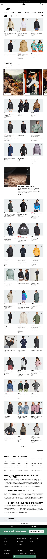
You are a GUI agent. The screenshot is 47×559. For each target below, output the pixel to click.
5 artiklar (26, 93)
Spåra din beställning (34, 538)
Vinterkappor (33, 463)
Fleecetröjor (39, 458)
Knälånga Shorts (12, 470)
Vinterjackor (6, 458)
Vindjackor (12, 468)
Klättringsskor (34, 470)
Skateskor (33, 461)
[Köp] (23, 4)
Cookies (31, 550)
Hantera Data (19, 550)
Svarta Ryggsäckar (33, 468)
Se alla (5, 67)
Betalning (32, 541)
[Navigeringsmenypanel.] (1, 4)
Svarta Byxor (19, 461)
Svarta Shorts (40, 465)
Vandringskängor (34, 465)
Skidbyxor (26, 465)
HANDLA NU (21, 194)
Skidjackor (26, 463)
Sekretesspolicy (7, 553)
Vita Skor (26, 458)
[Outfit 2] (32, 82)
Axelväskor (26, 470)
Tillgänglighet (32, 553)
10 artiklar (6, 93)
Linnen (5, 470)
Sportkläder (26, 461)
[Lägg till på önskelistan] (15, 20)
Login (12, 526)
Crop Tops (6, 465)
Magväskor (6, 463)
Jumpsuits (6, 461)
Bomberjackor (6, 468)
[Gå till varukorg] (45, 4)
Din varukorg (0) (33, 526)
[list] (23, 12)
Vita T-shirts (19, 458)
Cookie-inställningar (7, 550)
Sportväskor (12, 458)
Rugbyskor (33, 458)
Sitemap (5, 541)
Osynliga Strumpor (19, 468)
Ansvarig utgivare (20, 541)
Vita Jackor (39, 461)
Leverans (5, 538)
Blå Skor (19, 463)
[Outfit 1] (13, 82)
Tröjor (11, 465)
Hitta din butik (19, 544)
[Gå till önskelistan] (4, 4)
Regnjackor (19, 470)
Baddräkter (12, 461)
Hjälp (5, 544)
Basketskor (39, 463)
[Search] (42, 4)
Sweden (25, 557)
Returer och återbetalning (21, 538)
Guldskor (19, 465)
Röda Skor (26, 468)
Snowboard (12, 463)
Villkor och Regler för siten (21, 553)
